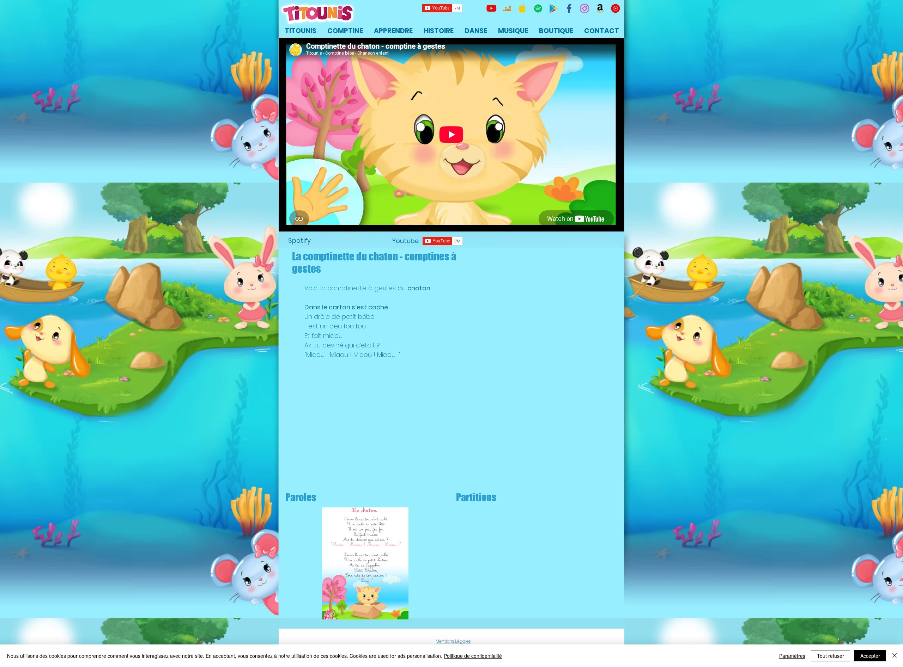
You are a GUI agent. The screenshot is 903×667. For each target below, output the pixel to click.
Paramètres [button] (792, 655)
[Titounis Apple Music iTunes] (522, 8)
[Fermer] (894, 655)
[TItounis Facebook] (569, 8)
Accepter (870, 655)
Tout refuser (830, 655)
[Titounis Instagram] (584, 8)
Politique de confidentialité (473, 655)
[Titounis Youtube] (491, 8)
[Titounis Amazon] (600, 8)
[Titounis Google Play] (553, 8)
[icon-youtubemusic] (615, 8)
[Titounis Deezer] (507, 8)
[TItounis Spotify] (538, 8)
